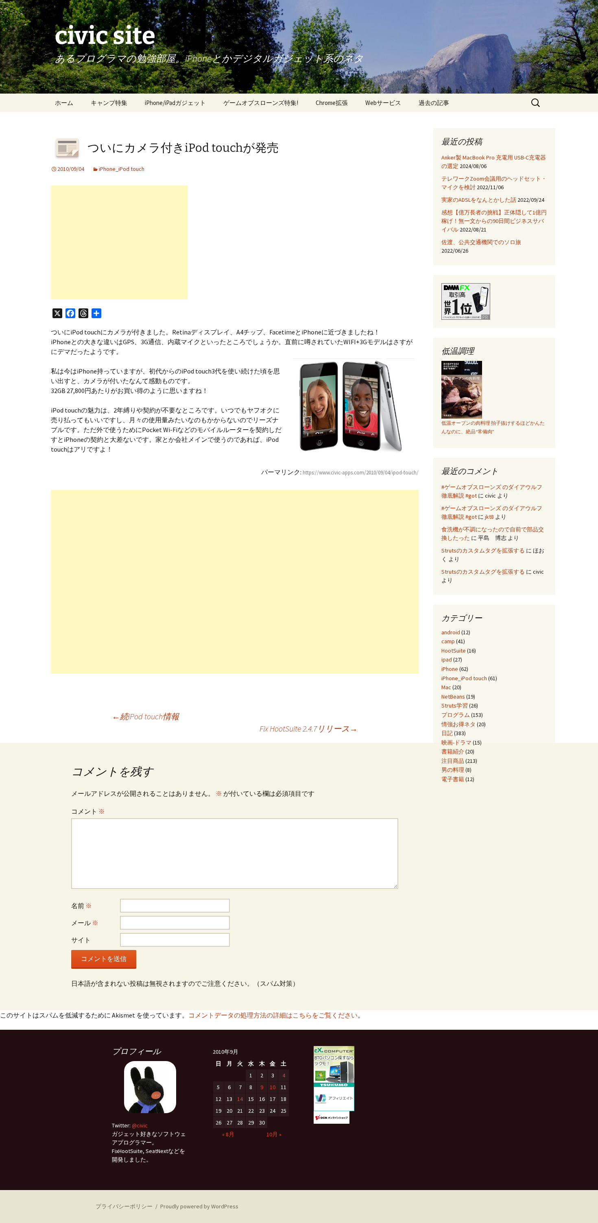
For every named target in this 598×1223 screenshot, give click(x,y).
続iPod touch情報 (145, 716)
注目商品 (452, 760)
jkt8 (489, 516)
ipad (446, 659)
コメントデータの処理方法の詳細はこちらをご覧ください (273, 1015)
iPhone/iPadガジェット (175, 103)
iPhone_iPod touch (121, 169)
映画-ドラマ (456, 742)
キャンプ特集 (109, 103)
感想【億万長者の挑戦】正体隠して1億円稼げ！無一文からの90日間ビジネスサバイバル (494, 221)
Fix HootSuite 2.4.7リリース (309, 728)
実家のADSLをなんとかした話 (478, 199)
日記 (447, 733)
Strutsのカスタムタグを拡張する (483, 550)
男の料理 (452, 769)
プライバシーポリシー (124, 1206)
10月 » (274, 1134)
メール (84, 923)
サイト (81, 940)
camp (448, 641)
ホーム (64, 103)
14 (240, 1099)
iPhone (449, 669)
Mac (446, 687)
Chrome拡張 (332, 103)
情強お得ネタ (458, 724)
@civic (140, 1125)
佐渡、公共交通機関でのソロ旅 (481, 242)
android (450, 632)
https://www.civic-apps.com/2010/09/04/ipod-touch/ (361, 472)
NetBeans (453, 696)
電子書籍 (452, 779)
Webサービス (383, 103)
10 (272, 1087)
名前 (81, 906)
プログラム (455, 715)
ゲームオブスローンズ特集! (260, 103)
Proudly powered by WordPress (199, 1206)
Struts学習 (454, 705)
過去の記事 (434, 103)
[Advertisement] (119, 242)
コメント (88, 811)
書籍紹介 (452, 751)
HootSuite (453, 650)
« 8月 (228, 1134)
